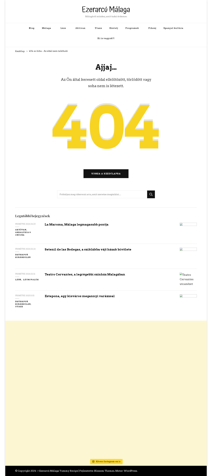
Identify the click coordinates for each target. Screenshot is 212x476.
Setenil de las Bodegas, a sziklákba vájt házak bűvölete (88, 249)
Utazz (98, 28)
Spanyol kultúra (173, 28)
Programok (132, 28)
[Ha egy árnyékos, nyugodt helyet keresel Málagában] (65, 394)
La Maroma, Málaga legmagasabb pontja (76, 224)
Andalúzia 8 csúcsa (23, 233)
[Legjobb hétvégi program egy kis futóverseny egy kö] (187, 357)
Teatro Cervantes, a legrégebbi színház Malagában (85, 274)
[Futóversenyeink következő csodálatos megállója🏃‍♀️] (24, 392)
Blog (31, 28)
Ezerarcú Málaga (106, 9)
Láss (63, 28)
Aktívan (80, 28)
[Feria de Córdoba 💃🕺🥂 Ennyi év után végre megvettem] (106, 348)
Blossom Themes (104, 470)
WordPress (130, 470)
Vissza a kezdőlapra (106, 173)
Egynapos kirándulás (23, 256)
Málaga (46, 28)
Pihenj (152, 28)
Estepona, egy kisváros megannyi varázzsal (80, 296)
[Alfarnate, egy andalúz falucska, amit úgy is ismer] (146, 369)
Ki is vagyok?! (106, 38)
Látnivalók (31, 280)
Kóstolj (113, 28)
